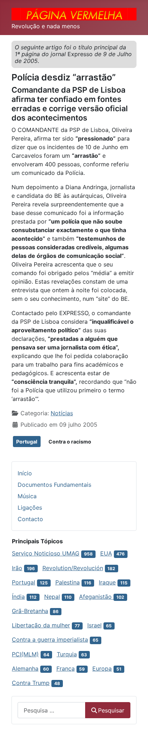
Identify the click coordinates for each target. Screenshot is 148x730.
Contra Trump (31, 682)
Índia (18, 596)
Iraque (107, 582)
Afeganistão (96, 596)
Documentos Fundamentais (54, 484)
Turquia (67, 654)
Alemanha (25, 668)
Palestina (67, 582)
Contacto (30, 519)
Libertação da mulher (41, 625)
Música (27, 496)
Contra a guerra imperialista (50, 639)
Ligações (30, 507)
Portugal (26, 442)
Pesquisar (111, 710)
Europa (102, 668)
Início (25, 473)
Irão (17, 568)
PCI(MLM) (25, 654)
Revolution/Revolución (72, 568)
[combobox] (51, 710)
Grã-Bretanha (30, 610)
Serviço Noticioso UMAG (45, 553)
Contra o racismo (69, 442)
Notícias (62, 413)
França (65, 668)
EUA (106, 553)
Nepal (52, 596)
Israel (94, 625)
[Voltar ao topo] (135, 716)
